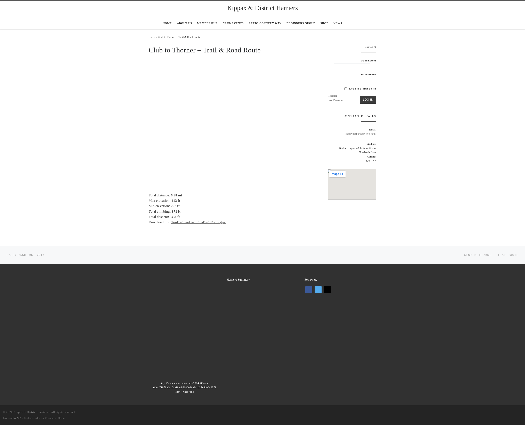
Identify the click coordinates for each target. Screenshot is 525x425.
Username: (368, 60)
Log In (368, 99)
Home (152, 37)
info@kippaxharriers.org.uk (361, 133)
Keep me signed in (362, 88)
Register (332, 95)
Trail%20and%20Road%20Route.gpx (198, 222)
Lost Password (336, 100)
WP (19, 418)
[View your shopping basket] (360, 23)
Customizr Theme (55, 418)
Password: (368, 74)
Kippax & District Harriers (31, 412)
